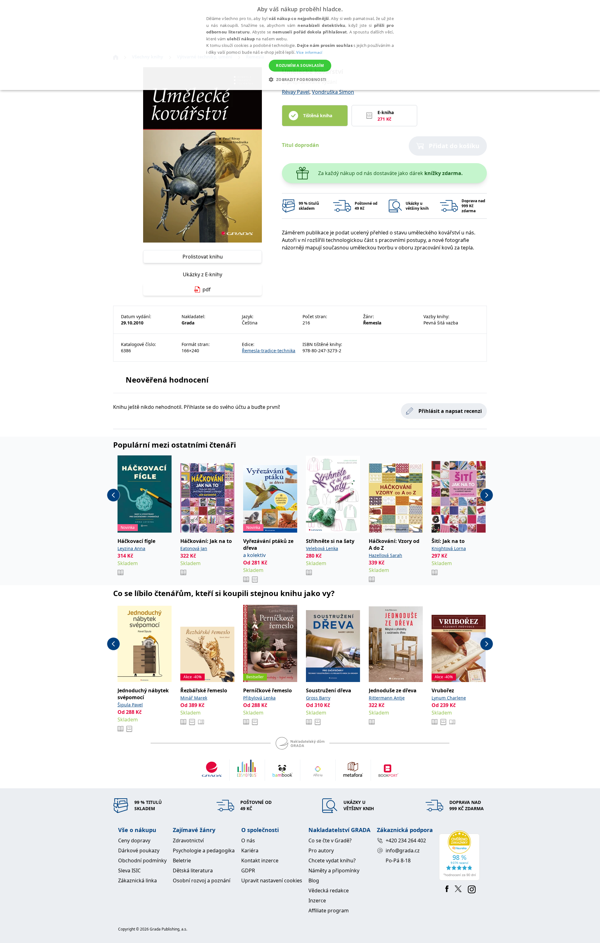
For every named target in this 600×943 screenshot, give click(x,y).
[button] (299, 79)
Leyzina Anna (131, 548)
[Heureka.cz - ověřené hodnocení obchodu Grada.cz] (460, 855)
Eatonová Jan (193, 548)
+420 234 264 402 (406, 840)
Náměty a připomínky (333, 870)
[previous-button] (113, 495)
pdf (206, 289)
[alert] (300, 45)
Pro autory (321, 850)
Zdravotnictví (188, 840)
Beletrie (182, 860)
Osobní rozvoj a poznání (201, 880)
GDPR (248, 870)
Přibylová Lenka (259, 698)
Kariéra (249, 850)
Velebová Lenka (322, 548)
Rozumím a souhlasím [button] (300, 65)
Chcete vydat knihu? (332, 860)
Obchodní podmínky (142, 860)
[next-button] (486, 495)
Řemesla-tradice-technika (268, 351)
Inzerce (317, 900)
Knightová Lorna (449, 548)
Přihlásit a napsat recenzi (450, 411)
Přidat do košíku (454, 146)
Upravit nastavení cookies (271, 880)
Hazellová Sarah (385, 555)
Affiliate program (328, 910)
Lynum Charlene (449, 698)
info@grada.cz (403, 850)
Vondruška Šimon (333, 91)
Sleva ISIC (129, 870)
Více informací (309, 52)
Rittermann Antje (387, 698)
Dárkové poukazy (138, 850)
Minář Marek (193, 698)
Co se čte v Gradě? (330, 840)
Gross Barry (318, 698)
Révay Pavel (295, 91)
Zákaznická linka (137, 880)
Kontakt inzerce (259, 860)
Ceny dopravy (134, 840)
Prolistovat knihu (202, 256)
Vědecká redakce (328, 890)
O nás (248, 840)
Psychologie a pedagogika (204, 850)
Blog (313, 880)
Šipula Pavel (130, 705)
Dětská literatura (193, 870)
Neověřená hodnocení (167, 379)
